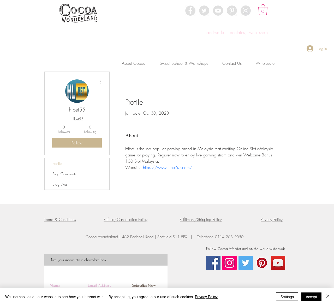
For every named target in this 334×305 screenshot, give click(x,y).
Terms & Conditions (60, 219)
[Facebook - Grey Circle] (190, 10)
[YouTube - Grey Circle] (218, 10)
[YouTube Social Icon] (278, 263)
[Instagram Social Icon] (229, 263)
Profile (57, 163)
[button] (262, 9)
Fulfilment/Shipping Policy (201, 219)
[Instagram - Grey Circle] (246, 10)
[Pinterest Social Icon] (262, 263)
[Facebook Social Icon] (213, 263)
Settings (287, 296)
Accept (311, 296)
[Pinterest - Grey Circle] (232, 10)
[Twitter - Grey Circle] (204, 10)
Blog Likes (59, 184)
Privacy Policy (272, 219)
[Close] (328, 296)
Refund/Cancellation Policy (125, 219)
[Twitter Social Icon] (245, 263)
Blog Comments (64, 173)
